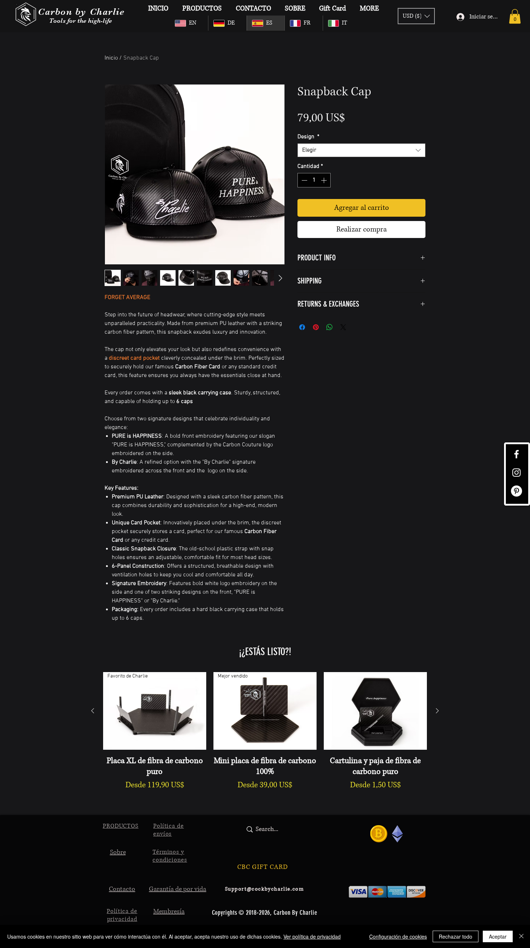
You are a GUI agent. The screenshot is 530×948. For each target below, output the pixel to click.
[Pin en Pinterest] (316, 327)
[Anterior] (92, 710)
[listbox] (416, 16)
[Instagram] (516, 472)
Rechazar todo (455, 936)
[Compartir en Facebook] (302, 327)
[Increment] (324, 180)
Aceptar (498, 936)
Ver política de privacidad (312, 936)
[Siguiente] (437, 710)
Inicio (111, 58)
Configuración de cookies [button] (398, 936)
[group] (265, 737)
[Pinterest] (516, 491)
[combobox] (361, 150)
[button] (515, 16)
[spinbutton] (314, 180)
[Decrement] (304, 180)
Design (308, 136)
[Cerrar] (521, 936)
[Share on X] (343, 327)
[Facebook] (516, 454)
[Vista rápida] (375, 711)
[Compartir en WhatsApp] (329, 327)
